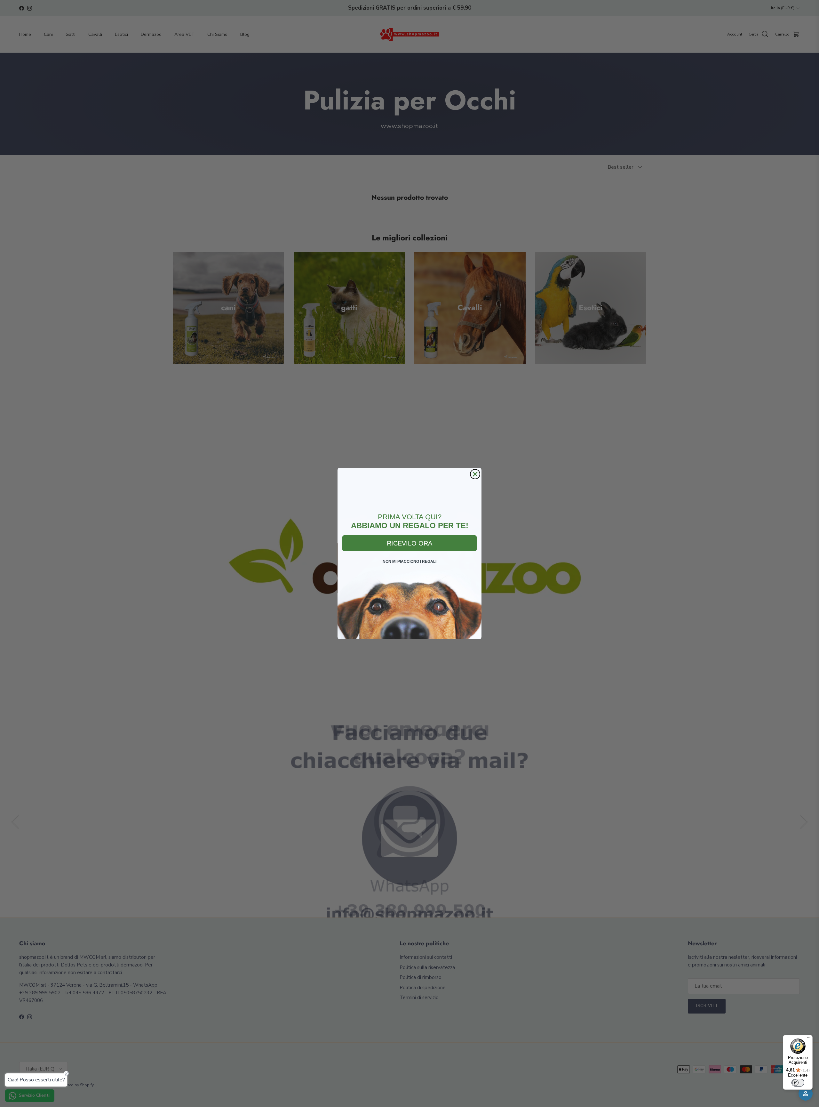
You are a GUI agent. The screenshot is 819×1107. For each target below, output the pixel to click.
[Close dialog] (475, 474)
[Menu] (809, 1039)
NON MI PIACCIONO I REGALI (409, 561)
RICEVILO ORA (409, 543)
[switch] (797, 1083)
